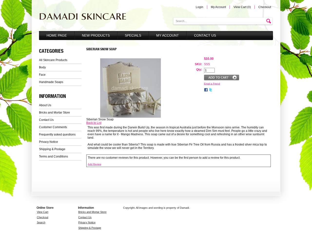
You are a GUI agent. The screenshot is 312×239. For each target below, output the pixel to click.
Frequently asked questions (57, 134)
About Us (45, 105)
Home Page (57, 35)
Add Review (94, 164)
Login (199, 7)
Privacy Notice (48, 142)
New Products (96, 35)
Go (269, 21)
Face (42, 74)
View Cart (42, 211)
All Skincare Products (53, 60)
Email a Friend (212, 83)
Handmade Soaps (51, 82)
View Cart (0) (242, 7)
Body (42, 67)
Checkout (264, 7)
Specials (133, 35)
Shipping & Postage (52, 149)
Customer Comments (53, 127)
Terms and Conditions (53, 156)
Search (41, 222)
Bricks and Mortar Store (54, 112)
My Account (218, 7)
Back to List (93, 123)
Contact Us (205, 35)
